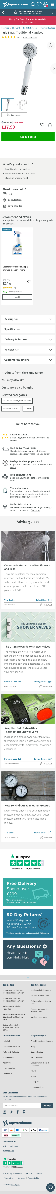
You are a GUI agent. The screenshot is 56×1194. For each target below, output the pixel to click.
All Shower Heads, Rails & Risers (17, 400)
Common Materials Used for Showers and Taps (27, 567)
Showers (5, 28)
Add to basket (37, 136)
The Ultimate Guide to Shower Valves (27, 646)
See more (35, 510)
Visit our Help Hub (10, 1146)
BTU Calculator (37, 1057)
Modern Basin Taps (39, 1017)
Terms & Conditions (33, 1173)
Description (11, 319)
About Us (7, 1062)
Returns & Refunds (11, 1052)
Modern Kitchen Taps (40, 995)
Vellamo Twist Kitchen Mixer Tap (12, 1007)
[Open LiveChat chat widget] (50, 1187)
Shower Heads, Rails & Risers (24, 28)
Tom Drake (9, 600)
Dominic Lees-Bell (12, 681)
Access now (34, 496)
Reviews (9, 349)
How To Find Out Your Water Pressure (27, 805)
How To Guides (42, 832)
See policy (45, 453)
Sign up (47, 1105)
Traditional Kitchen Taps (41, 990)
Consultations (15, 199)
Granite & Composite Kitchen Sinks (40, 1010)
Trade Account (9, 1057)
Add (23, 297)
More (12, 480)
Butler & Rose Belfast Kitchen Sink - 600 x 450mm (12, 1027)
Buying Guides (15, 205)
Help (10, 193)
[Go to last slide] (3, 12)
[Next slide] (53, 12)
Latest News (44, 600)
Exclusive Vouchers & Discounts (40, 1064)
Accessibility (33, 1178)
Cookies (21, 1178)
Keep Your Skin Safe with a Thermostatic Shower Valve (21, 729)
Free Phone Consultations (42, 1041)
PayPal (33, 1071)
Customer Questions (17, 359)
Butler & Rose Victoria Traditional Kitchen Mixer (13, 999)
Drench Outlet (9, 1068)
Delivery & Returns (15, 339)
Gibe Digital (15, 1185)
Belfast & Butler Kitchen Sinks (41, 1002)
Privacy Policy (10, 1178)
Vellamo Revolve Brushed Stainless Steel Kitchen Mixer (14, 1017)
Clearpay (34, 1081)
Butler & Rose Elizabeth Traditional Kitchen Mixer (13, 991)
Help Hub (6, 1041)
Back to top (28, 977)
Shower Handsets (48, 28)
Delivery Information (11, 1046)
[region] (28, 268)
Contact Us (7, 1073)
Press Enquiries (37, 1087)
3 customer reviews (30, 37)
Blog (33, 1046)
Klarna (33, 1076)
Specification (12, 329)
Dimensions (19, 115)
